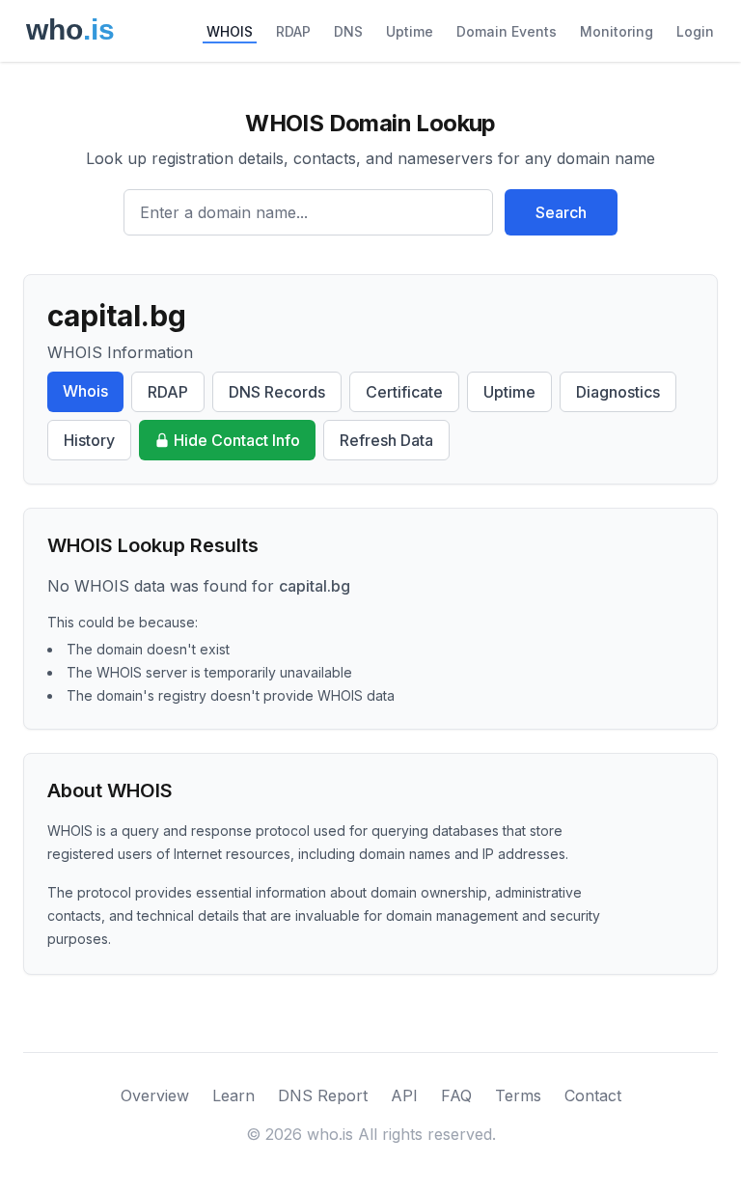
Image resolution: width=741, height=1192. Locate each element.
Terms (518, 1095)
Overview (155, 1095)
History (89, 440)
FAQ (456, 1095)
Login (695, 31)
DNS (348, 31)
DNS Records (277, 392)
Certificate (404, 392)
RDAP (293, 31)
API (404, 1095)
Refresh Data (386, 440)
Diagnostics (618, 392)
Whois (85, 391)
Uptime (409, 31)
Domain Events (506, 31)
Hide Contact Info (237, 440)
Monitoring (616, 31)
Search (561, 212)
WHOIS (229, 31)
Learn (233, 1095)
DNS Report (323, 1095)
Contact (592, 1095)
